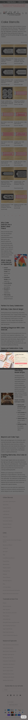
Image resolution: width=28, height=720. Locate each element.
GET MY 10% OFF (21, 363)
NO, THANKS (21, 365)
